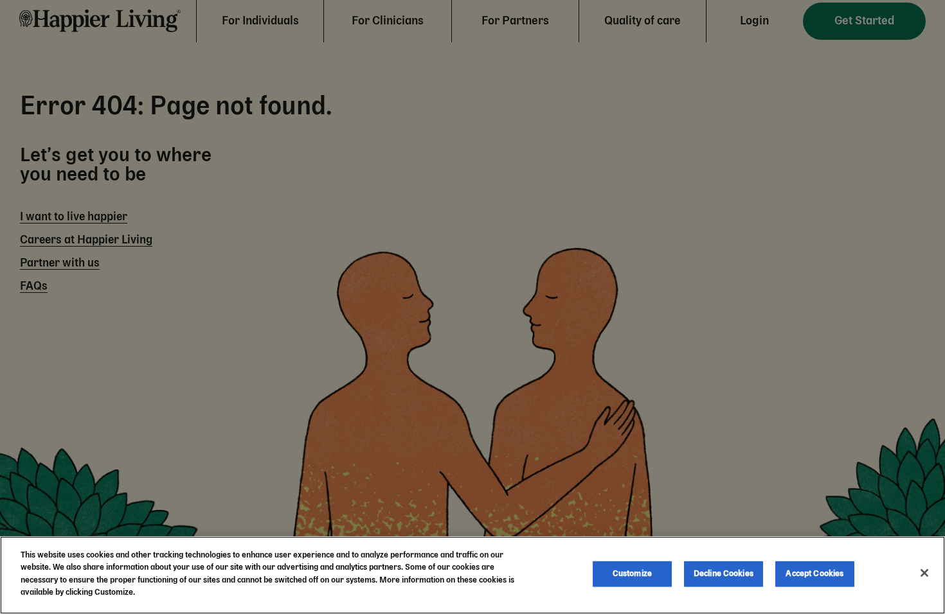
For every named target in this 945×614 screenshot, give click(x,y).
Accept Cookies (814, 573)
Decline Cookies (723, 573)
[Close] (924, 573)
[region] (472, 575)
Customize (632, 573)
